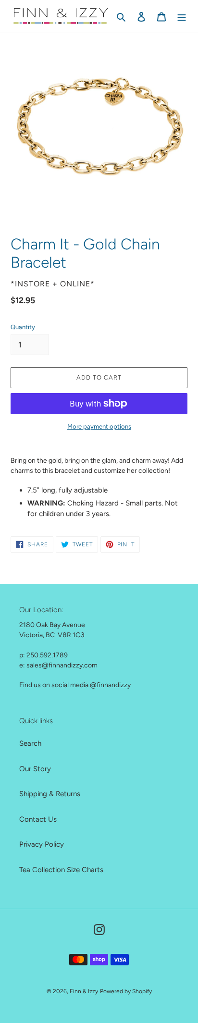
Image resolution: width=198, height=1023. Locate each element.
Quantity (23, 327)
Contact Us (38, 819)
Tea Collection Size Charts (61, 869)
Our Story (35, 768)
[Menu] (182, 16)
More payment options (99, 426)
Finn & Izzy (84, 991)
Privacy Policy (41, 844)
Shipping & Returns (49, 793)
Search (30, 743)
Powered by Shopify (126, 991)
